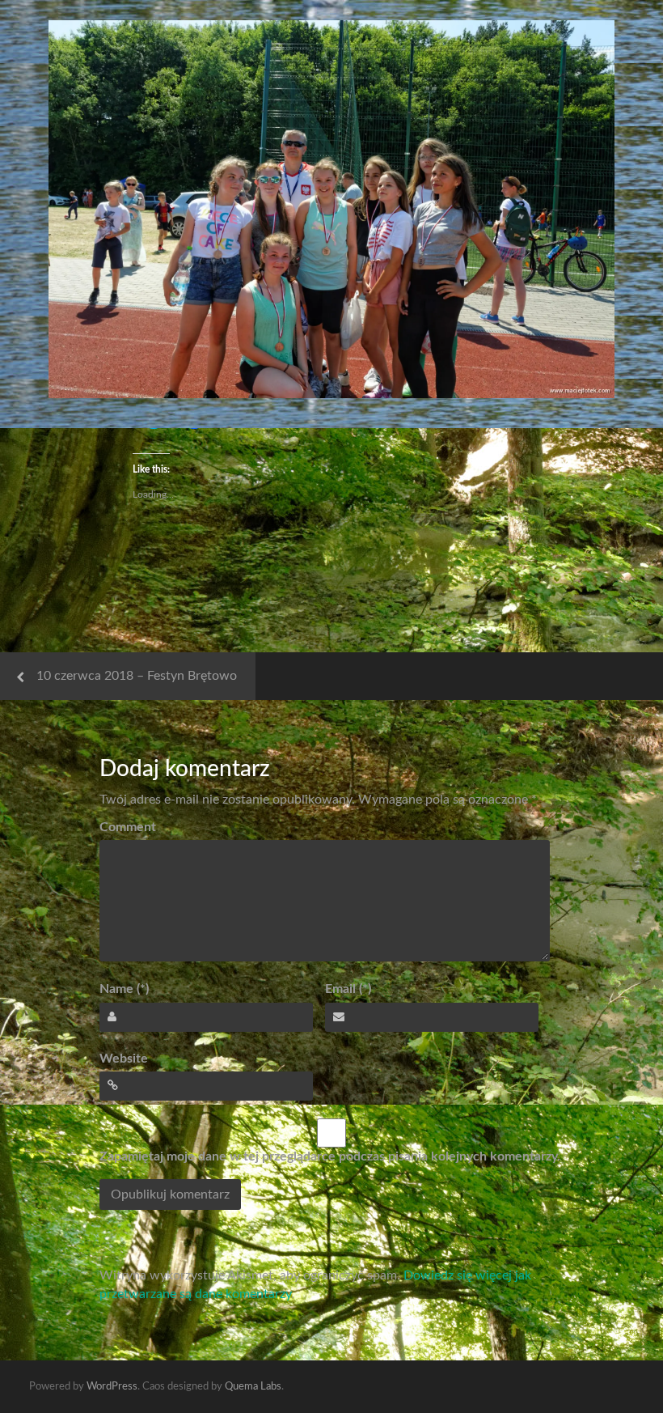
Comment (127, 827)
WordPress (112, 1386)
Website (123, 1058)
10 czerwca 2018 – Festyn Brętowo (136, 675)
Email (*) (348, 988)
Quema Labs (253, 1386)
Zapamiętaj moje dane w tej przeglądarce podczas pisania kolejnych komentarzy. (329, 1156)
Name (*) (124, 988)
